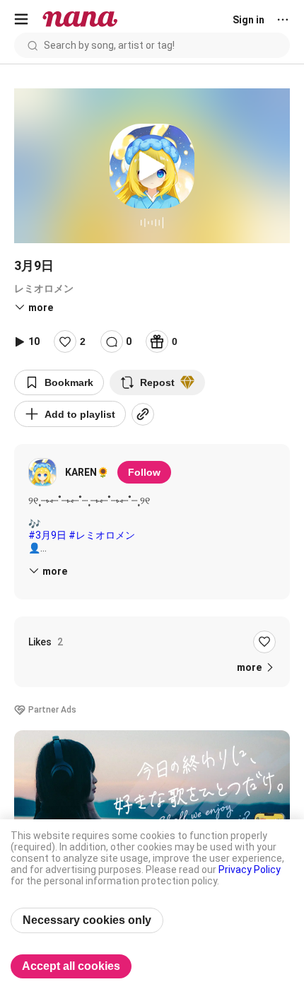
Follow (144, 472)
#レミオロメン (102, 535)
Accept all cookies (71, 966)
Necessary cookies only (87, 920)
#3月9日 (47, 535)
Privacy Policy (249, 869)
